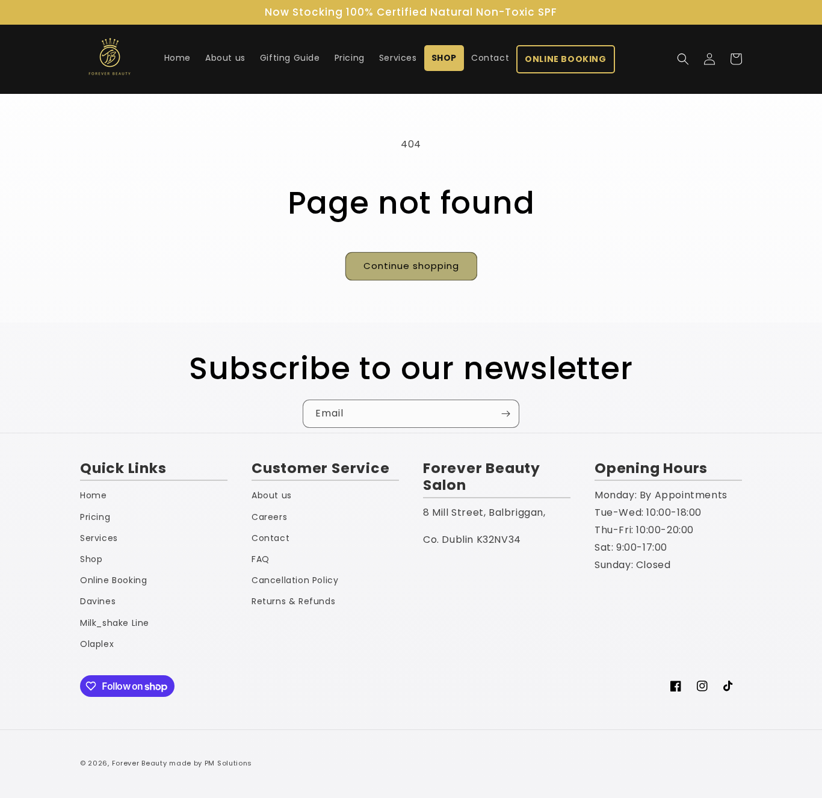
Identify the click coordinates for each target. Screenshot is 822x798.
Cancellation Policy (295, 580)
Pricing (95, 517)
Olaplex (97, 644)
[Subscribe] (505, 414)
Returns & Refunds (293, 601)
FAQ (261, 559)
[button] (683, 59)
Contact (270, 538)
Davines (98, 601)
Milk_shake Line (114, 623)
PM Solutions (228, 763)
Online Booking (113, 580)
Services (99, 538)
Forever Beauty (139, 763)
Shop (91, 559)
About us (272, 495)
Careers (269, 517)
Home (93, 495)
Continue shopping (411, 265)
